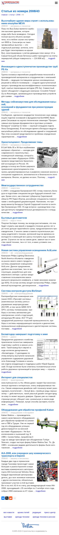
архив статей (23, 512)
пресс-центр (49, 512)
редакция (37, 512)
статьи (12, 15)
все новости (9, 512)
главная (4, 15)
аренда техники (22, 517)
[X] (7, 498)
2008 (18, 15)
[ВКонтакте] (3, 498)
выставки (8, 517)
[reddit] (10, 498)
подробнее (19, 96)
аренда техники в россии (44, 517)
